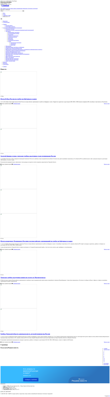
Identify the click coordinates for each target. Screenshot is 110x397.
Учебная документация (13, 35)
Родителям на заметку (10, 26)
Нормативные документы (13, 32)
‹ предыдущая (106, 349)
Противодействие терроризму (12, 58)
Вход (4, 13)
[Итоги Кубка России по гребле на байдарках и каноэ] (19, 95)
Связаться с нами (7, 15)
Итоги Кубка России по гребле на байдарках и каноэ (19, 99)
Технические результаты (13, 40)
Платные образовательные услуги (13, 51)
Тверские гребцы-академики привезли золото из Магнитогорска (23, 277)
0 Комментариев (16, 103)
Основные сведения (10, 28)
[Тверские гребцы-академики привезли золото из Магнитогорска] (19, 273)
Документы (8, 31)
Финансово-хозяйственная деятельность (14, 52)
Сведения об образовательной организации (12, 27)
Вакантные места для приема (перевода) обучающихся (17, 54)
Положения (10, 39)
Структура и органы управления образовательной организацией (20, 30)
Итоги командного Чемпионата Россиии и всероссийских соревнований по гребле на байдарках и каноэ (36, 241)
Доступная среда (9, 55)
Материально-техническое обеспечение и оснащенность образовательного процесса (24, 49)
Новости (5, 62)
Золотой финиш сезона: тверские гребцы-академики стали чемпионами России (28, 156)
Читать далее (106, 103)
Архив (9, 41)
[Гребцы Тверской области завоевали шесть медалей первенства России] (19, 307)
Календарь (10, 38)
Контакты (5, 63)
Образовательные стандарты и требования (15, 47)
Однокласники (6, 22)
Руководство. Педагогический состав (14, 48)
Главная (4, 24)
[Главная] (5, 5)
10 (104, 358)
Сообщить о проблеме (31, 379)
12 (104, 361)
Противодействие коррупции (12, 59)
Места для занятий (10, 57)
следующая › (106, 363)
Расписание (10, 34)
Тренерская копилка (12, 36)
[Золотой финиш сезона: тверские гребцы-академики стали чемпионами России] (19, 127)
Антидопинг (6, 64)
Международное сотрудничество (13, 56)
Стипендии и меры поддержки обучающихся (15, 50)
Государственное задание (13, 33)
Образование (8, 46)
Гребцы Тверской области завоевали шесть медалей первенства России (25, 334)
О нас (4, 14)
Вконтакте (5, 21)
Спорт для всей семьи (10, 60)
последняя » (106, 364)
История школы (9, 25)
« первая (105, 348)
